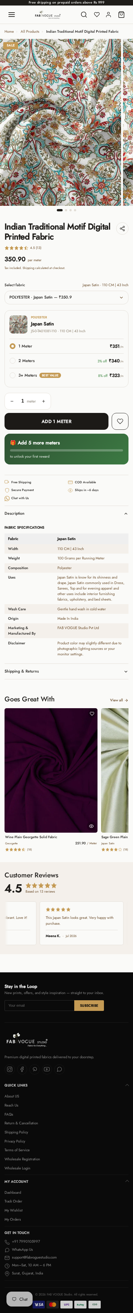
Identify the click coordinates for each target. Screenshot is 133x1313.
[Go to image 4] (75, 210)
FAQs (9, 1114)
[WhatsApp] (59, 1069)
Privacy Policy (15, 1141)
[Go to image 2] (66, 210)
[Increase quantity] (43, 401)
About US (12, 1096)
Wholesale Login (17, 1168)
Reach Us (11, 1105)
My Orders (13, 1219)
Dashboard (13, 1192)
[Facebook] (22, 1069)
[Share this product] (122, 228)
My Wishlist (14, 1210)
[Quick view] (91, 826)
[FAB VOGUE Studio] (48, 14)
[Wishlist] (97, 14)
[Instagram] (10, 1069)
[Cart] (121, 14)
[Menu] (12, 14)
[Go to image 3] (70, 210)
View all (116, 700)
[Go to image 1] (60, 210)
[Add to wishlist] (120, 421)
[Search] (84, 14)
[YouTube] (47, 1069)
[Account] (108, 14)
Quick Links (16, 1085)
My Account (16, 1181)
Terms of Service (17, 1150)
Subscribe (89, 1005)
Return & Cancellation (21, 1123)
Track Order (13, 1201)
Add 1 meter (57, 421)
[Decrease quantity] (12, 401)
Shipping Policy (16, 1132)
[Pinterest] (34, 1069)
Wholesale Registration (22, 1159)
